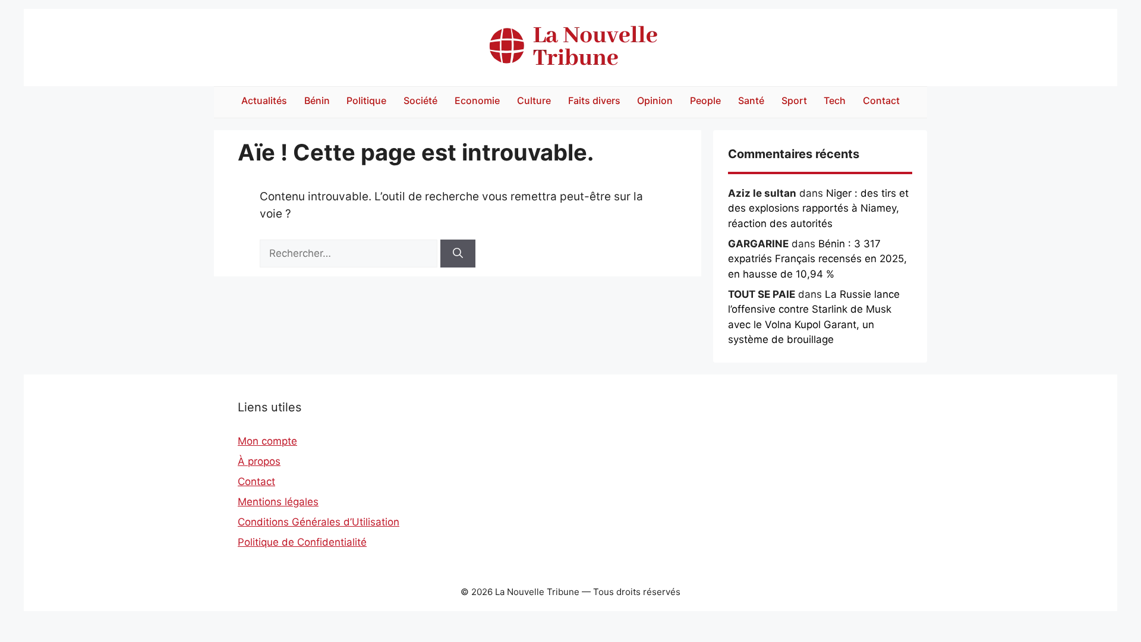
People (705, 100)
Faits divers (594, 100)
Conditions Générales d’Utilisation (318, 522)
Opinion (655, 100)
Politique (366, 100)
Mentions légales (278, 502)
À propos (259, 461)
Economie (477, 100)
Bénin (317, 100)
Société (420, 100)
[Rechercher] (457, 254)
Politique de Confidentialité (302, 542)
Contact (881, 100)
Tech (835, 100)
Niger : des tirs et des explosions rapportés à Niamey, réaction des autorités (818, 208)
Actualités (264, 100)
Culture (534, 100)
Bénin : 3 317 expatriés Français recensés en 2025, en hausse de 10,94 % (817, 259)
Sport (794, 100)
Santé (751, 100)
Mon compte (267, 441)
